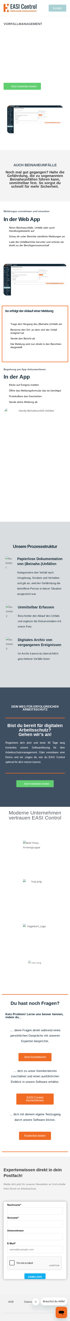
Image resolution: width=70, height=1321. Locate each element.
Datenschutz (31, 1301)
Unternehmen (15, 1230)
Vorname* (13, 1217)
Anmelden (35, 1277)
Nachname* (14, 1204)
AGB (10, 1301)
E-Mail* (11, 1243)
